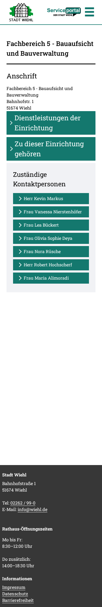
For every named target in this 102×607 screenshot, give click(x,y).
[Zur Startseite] (21, 12)
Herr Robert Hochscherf (48, 264)
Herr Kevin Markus (43, 198)
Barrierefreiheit (18, 600)
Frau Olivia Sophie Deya (48, 238)
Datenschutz (15, 593)
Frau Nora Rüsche (42, 251)
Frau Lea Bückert (41, 225)
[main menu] (89, 12)
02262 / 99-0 (22, 503)
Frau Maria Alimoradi (46, 278)
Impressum (13, 587)
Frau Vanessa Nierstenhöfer (53, 211)
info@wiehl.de (32, 509)
